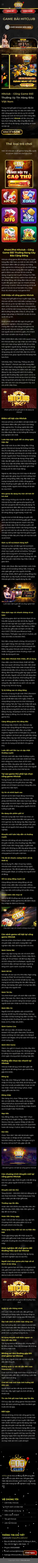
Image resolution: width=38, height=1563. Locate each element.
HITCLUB (5, 1476)
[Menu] (3, 4)
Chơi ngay (30, 1552)
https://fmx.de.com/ (19, 1538)
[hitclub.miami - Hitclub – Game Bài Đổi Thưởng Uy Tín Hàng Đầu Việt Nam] (19, 4)
